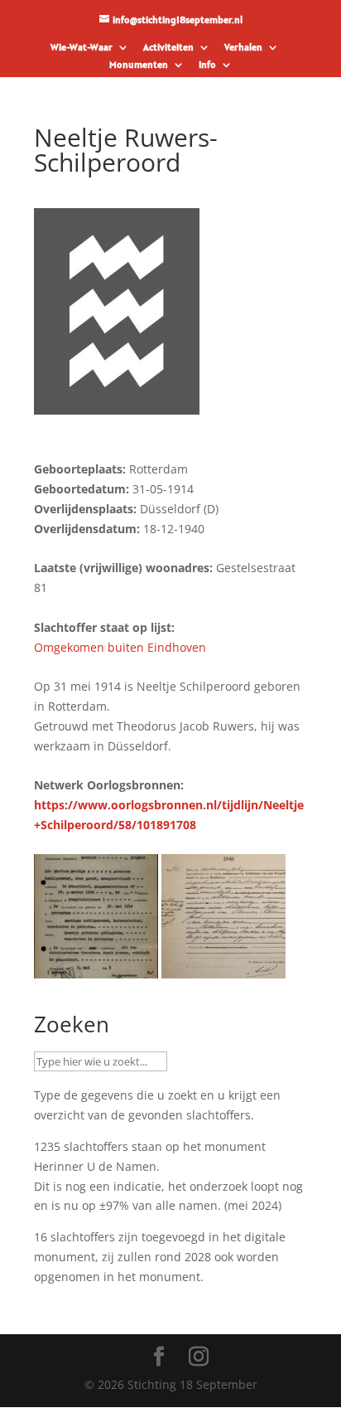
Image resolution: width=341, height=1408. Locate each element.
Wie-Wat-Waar (81, 47)
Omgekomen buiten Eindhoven (120, 647)
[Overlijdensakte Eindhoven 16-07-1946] (223, 969)
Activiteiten (168, 47)
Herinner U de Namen (95, 1166)
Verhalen (243, 47)
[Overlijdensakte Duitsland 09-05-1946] (96, 969)
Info (207, 65)
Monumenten (138, 65)
